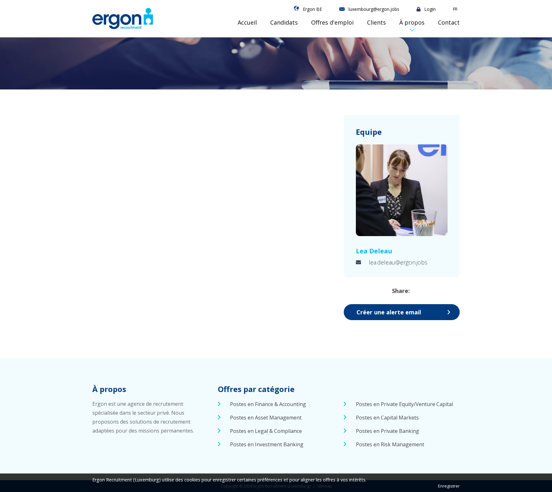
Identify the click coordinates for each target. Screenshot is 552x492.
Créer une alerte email (388, 312)
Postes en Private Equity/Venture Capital (404, 404)
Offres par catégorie (256, 389)
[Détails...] (402, 190)
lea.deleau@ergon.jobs (398, 262)
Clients (376, 22)
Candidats (284, 22)
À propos (412, 22)
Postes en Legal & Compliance (266, 430)
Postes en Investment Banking (266, 444)
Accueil (247, 22)
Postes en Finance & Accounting (268, 404)
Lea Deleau (374, 251)
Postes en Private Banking (387, 430)
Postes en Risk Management (390, 444)
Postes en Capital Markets (387, 417)
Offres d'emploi (332, 22)
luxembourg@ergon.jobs (374, 9)
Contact (449, 22)
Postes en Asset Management (266, 417)
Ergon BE (312, 9)
